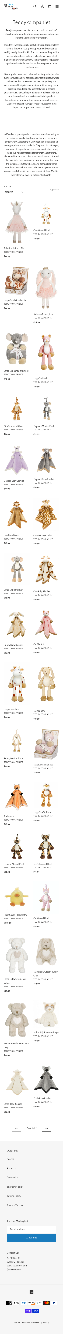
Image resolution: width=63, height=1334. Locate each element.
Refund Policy (14, 1196)
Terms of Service (15, 1205)
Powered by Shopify (41, 1322)
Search (10, 1159)
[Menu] (57, 6)
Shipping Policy (15, 1186)
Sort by (7, 186)
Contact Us (12, 1177)
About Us (11, 1168)
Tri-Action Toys (27, 1322)
